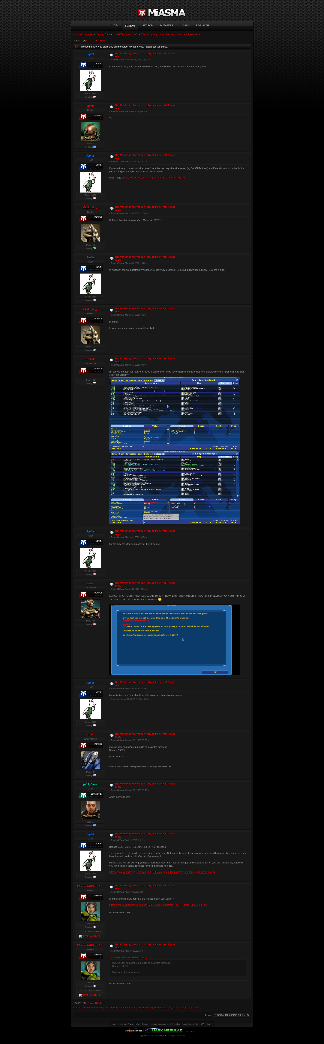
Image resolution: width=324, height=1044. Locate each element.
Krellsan (90, 359)
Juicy (90, 105)
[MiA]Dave (90, 784)
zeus (90, 583)
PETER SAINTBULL (90, 886)
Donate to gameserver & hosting (165, 1024)
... (91, 40)
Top (208, 1024)
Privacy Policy (134, 1024)
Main (115, 1024)
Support (145, 1024)
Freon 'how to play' (190, 1024)
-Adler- (90, 734)
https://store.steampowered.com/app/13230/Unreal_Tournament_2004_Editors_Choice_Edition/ (158, 905)
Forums (122, 1024)
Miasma (163, 1035)
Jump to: (209, 1015)
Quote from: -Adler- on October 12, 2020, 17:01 (131, 958)
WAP (203, 1024)
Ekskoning (90, 207)
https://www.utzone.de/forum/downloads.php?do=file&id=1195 (153, 177)
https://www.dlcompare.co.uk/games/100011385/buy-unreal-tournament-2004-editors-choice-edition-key (162, 872)
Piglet (90, 54)
